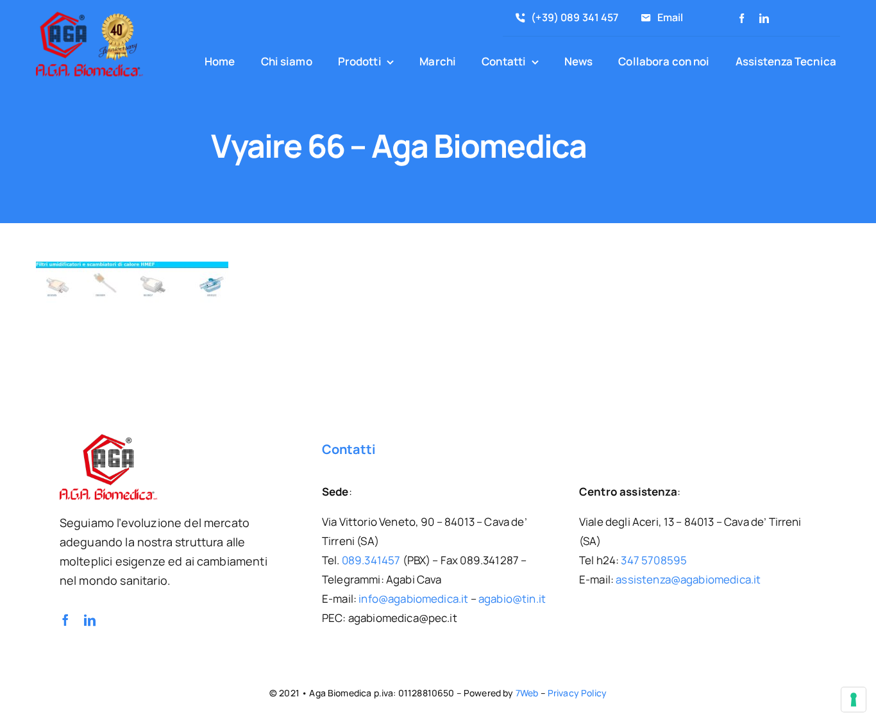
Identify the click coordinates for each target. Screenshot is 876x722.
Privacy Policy (577, 693)
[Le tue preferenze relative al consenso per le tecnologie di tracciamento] (853, 699)
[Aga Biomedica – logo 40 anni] (89, 13)
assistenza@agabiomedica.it (688, 579)
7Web (527, 693)
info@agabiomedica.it (413, 598)
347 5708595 (654, 560)
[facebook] (741, 18)
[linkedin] (764, 18)
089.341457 (371, 560)
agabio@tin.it (512, 598)
